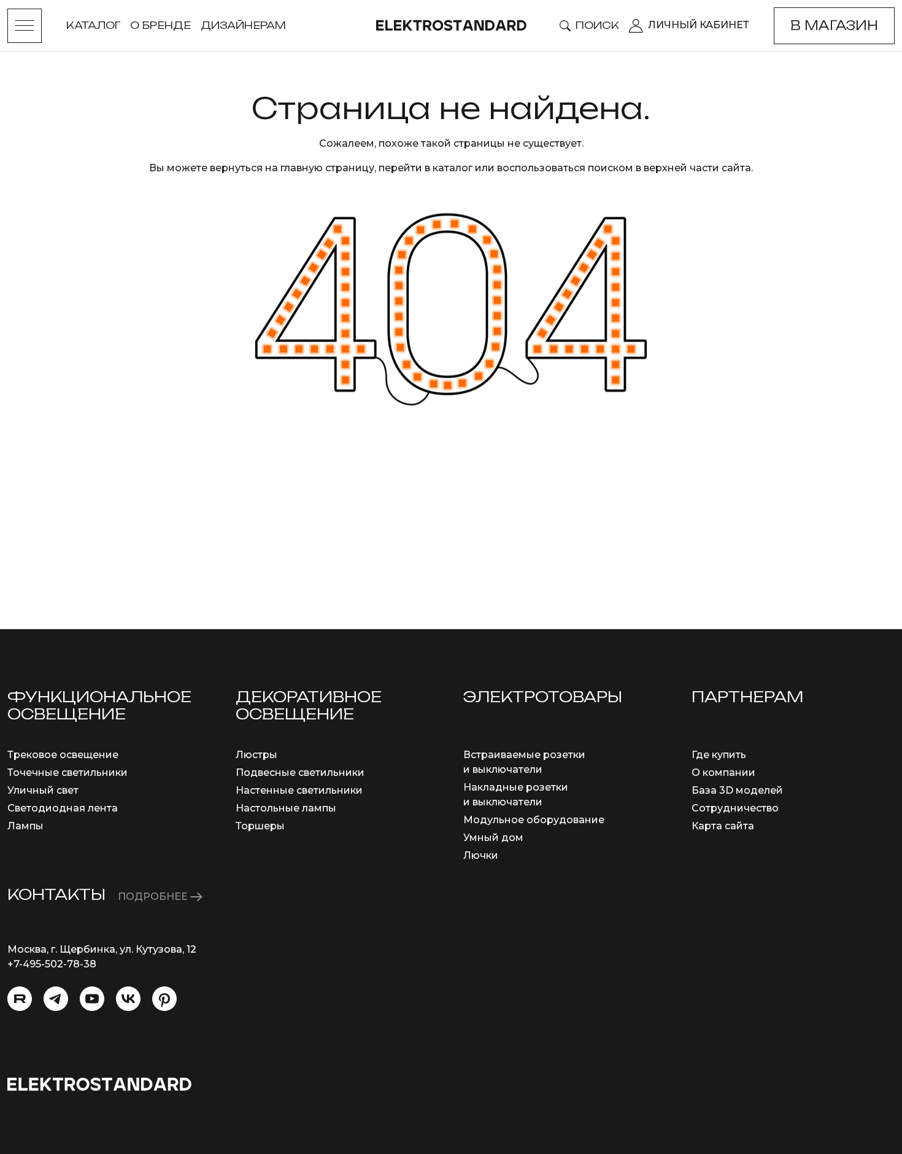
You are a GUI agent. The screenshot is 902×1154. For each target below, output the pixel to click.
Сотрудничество (735, 808)
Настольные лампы (286, 808)
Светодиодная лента (62, 808)
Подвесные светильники (300, 772)
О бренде (160, 25)
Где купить (719, 755)
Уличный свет (43, 790)
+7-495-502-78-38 (51, 964)
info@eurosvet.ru (50, 979)
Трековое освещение (62, 755)
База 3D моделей (737, 790)
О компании (723, 772)
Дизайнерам (243, 25)
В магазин (834, 25)
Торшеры (260, 826)
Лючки (480, 855)
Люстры (256, 755)
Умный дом (493, 837)
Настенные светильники (299, 790)
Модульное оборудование (533, 820)
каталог (452, 168)
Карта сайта (723, 826)
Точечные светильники (67, 772)
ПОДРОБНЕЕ (154, 896)
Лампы (25, 826)
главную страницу (327, 168)
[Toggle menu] (24, 26)
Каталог (93, 25)
